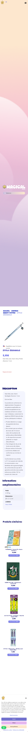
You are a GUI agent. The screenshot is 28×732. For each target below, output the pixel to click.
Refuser (14, 722)
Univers (14, 311)
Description (9, 388)
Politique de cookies (7, 729)
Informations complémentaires (11, 483)
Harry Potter (9, 313)
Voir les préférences (14, 726)
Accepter (14, 719)
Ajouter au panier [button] (14, 555)
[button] (26, 698)
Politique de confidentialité (18, 729)
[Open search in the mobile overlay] (14, 193)
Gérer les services (14, 715)
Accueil (6, 311)
